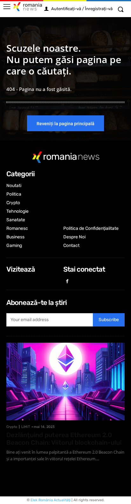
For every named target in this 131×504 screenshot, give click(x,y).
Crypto (11, 427)
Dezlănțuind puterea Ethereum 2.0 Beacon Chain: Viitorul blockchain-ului (63, 438)
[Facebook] (67, 281)
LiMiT (25, 427)
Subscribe (109, 319)
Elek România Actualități (51, 500)
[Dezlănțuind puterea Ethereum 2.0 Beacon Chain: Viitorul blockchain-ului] (65, 382)
